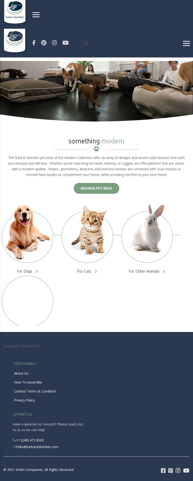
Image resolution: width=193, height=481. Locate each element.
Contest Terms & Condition (35, 391)
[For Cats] (87, 234)
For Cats (84, 271)
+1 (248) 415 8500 (30, 440)
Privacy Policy (24, 400)
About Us (21, 373)
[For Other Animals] (147, 233)
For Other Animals (144, 271)
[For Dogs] (27, 238)
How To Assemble (28, 382)
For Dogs (24, 271)
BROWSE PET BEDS (96, 188)
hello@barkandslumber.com (37, 447)
